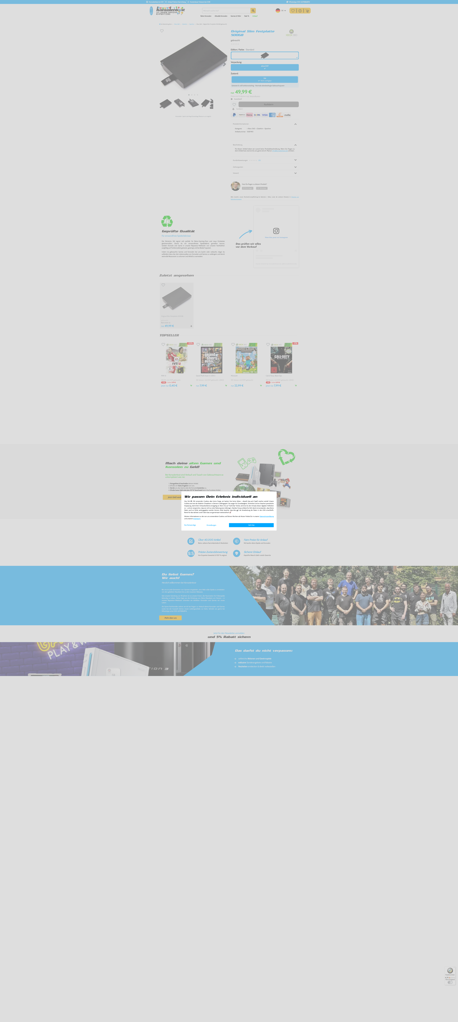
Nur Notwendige (190, 525)
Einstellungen (211, 525)
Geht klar (251, 525)
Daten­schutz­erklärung (267, 516)
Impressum (196, 519)
